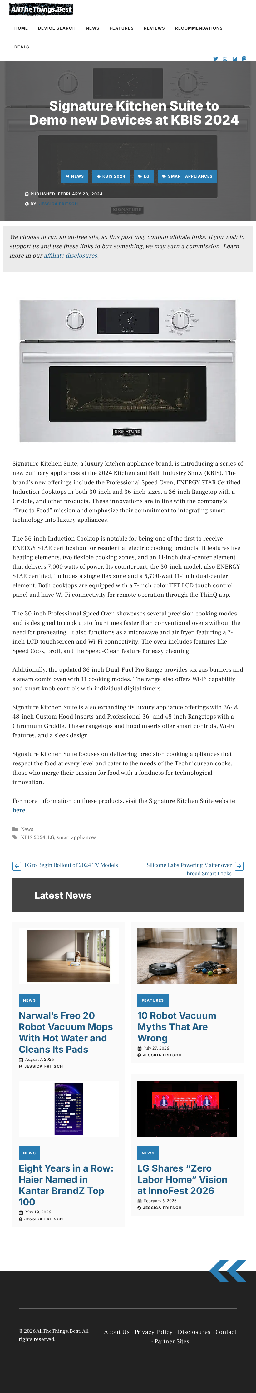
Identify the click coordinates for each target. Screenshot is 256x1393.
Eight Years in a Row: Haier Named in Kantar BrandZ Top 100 (66, 1185)
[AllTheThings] (41, 9)
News (93, 28)
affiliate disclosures (70, 256)
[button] (243, 1319)
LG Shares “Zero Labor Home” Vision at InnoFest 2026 (182, 1179)
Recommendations (199, 28)
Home (21, 28)
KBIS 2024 (33, 837)
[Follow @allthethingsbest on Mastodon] (244, 58)
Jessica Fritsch (58, 203)
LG (51, 837)
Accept (170, 1366)
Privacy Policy (156, 1381)
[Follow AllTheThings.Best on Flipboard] (234, 58)
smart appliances (76, 837)
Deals (21, 46)
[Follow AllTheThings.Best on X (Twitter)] (215, 58)
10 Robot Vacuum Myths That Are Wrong (176, 1027)
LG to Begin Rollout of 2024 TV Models (71, 865)
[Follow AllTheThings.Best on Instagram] (225, 58)
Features (122, 28)
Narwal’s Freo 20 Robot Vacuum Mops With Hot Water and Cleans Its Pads (66, 1032)
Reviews (154, 28)
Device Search (57, 28)
